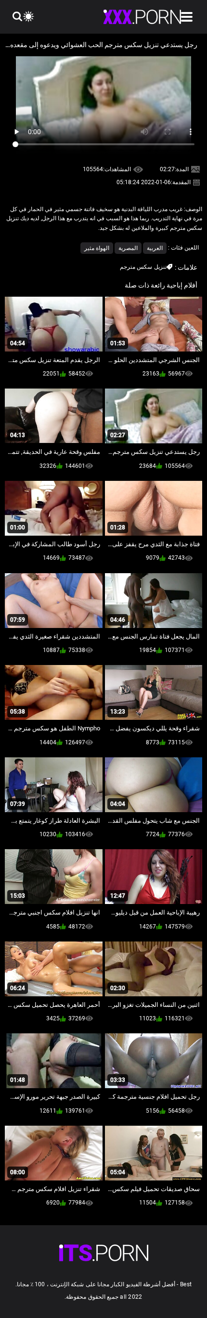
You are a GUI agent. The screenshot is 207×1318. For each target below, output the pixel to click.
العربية (155, 248)
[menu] (187, 17)
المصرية (128, 248)
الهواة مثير (96, 248)
